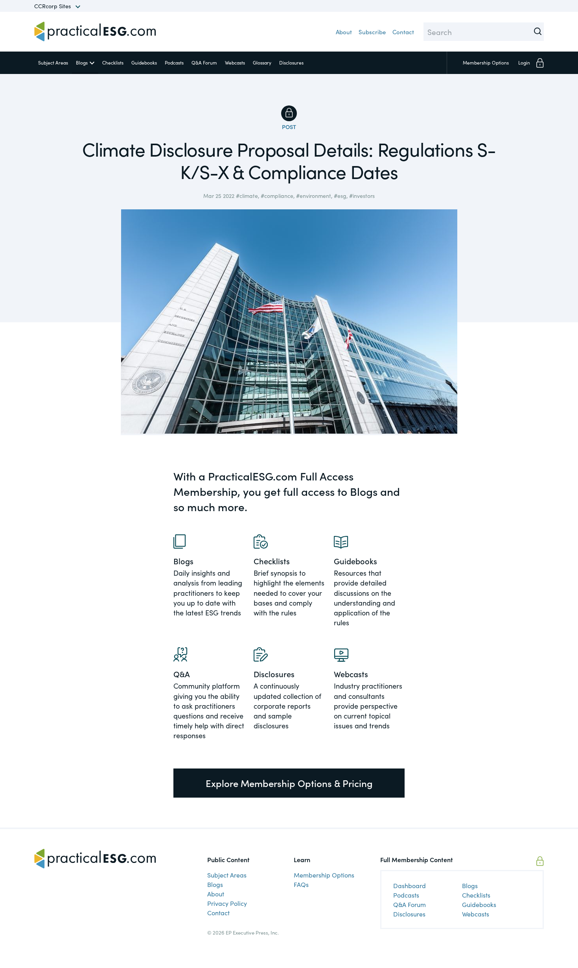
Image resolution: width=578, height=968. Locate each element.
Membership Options (324, 874)
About (344, 32)
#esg (340, 196)
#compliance (277, 196)
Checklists (112, 62)
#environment (313, 196)
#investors (362, 196)
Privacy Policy (227, 903)
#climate (247, 196)
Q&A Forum (204, 62)
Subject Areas (53, 62)
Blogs (82, 62)
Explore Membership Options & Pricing (289, 782)
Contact (403, 32)
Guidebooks (144, 62)
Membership (486, 62)
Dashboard (409, 885)
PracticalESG (95, 31)
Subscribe (372, 32)
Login (524, 62)
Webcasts (235, 62)
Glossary (262, 62)
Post (289, 127)
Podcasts (174, 62)
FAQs (301, 884)
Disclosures (291, 62)
